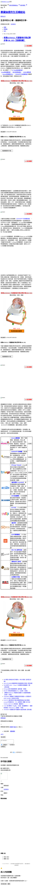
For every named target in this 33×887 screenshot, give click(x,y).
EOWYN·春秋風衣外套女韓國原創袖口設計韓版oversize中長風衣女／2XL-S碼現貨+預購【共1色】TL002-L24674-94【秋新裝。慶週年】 (17, 702)
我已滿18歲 (3, 883)
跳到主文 (3, 16)
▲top (2, 734)
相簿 (5, 27)
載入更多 (3, 737)
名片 (5, 31)
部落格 (5, 29)
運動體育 (12, 731)
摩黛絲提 (3, 718)
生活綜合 (13, 24)
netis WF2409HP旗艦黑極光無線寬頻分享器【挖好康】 (18, 683)
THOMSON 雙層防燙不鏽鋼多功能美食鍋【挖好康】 (18, 709)
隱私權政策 (27, 863)
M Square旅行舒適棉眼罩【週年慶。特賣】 (15, 689)
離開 (9, 883)
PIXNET (7, 863)
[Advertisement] (16, 176)
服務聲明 (16, 865)
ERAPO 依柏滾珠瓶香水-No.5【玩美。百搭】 (16, 691)
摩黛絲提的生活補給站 (13, 12)
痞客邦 (12, 727)
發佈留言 (3, 746)
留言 (15, 727)
